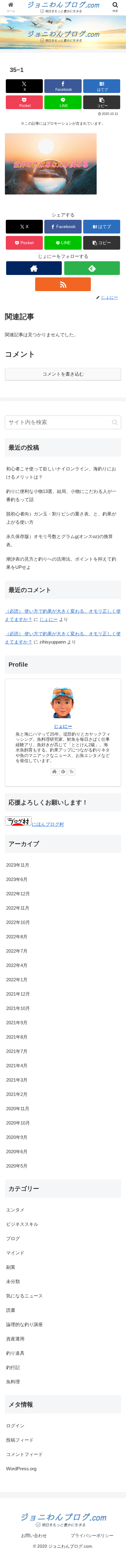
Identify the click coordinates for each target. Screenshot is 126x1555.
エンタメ (15, 1209)
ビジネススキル (22, 1224)
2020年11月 (17, 1108)
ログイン (15, 1425)
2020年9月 (17, 1137)
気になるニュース (24, 1295)
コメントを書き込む (63, 373)
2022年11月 (17, 908)
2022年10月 (18, 922)
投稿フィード (20, 1440)
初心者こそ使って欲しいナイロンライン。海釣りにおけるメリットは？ (61, 473)
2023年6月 (17, 879)
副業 (10, 1267)
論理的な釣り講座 (24, 1324)
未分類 (13, 1281)
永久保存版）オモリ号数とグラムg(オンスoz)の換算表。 (59, 540)
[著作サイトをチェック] (34, 268)
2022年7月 (17, 951)
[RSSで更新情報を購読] (63, 284)
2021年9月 (17, 1022)
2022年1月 (17, 979)
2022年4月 (17, 965)
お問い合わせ (34, 1535)
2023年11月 (17, 865)
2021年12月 (18, 994)
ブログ (13, 1238)
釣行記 (13, 1367)
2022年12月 (18, 893)
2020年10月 (18, 1122)
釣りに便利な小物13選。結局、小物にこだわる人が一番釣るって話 (61, 495)
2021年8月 (17, 1037)
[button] (101, 102)
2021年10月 (18, 1008)
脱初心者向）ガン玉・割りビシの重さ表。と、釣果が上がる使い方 (61, 518)
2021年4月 (17, 1065)
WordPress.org (21, 1468)
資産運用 (15, 1338)
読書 (10, 1310)
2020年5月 (17, 1165)
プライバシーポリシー (92, 1535)
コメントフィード (24, 1454)
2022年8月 (17, 936)
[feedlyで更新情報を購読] (92, 268)
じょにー (48, 619)
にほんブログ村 (48, 824)
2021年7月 (17, 1051)
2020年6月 (17, 1151)
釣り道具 (15, 1353)
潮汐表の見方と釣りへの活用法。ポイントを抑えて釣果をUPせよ (61, 563)
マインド (15, 1252)
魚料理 (13, 1381)
